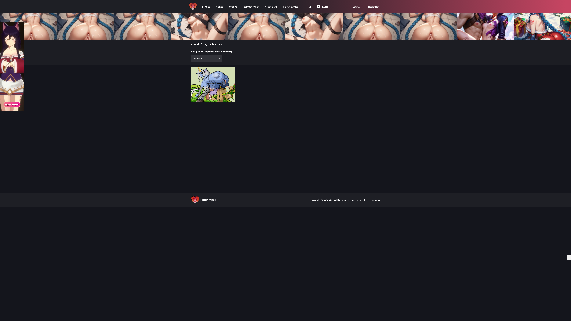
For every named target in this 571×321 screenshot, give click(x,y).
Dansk (325, 6)
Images (206, 6)
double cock (215, 44)
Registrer (373, 6)
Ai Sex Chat (271, 6)
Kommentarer (251, 6)
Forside (195, 44)
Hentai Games (290, 6)
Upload (233, 6)
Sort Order (199, 58)
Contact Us (375, 200)
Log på (356, 6)
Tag (204, 44)
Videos (219, 6)
